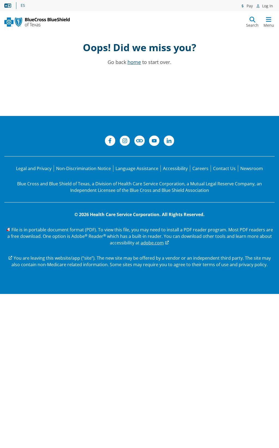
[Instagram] (125, 142)
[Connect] (139, 142)
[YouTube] (154, 142)
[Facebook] (110, 142)
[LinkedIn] (169, 142)
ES (23, 5)
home (134, 62)
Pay (249, 5)
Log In (267, 5)
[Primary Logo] (37, 22)
